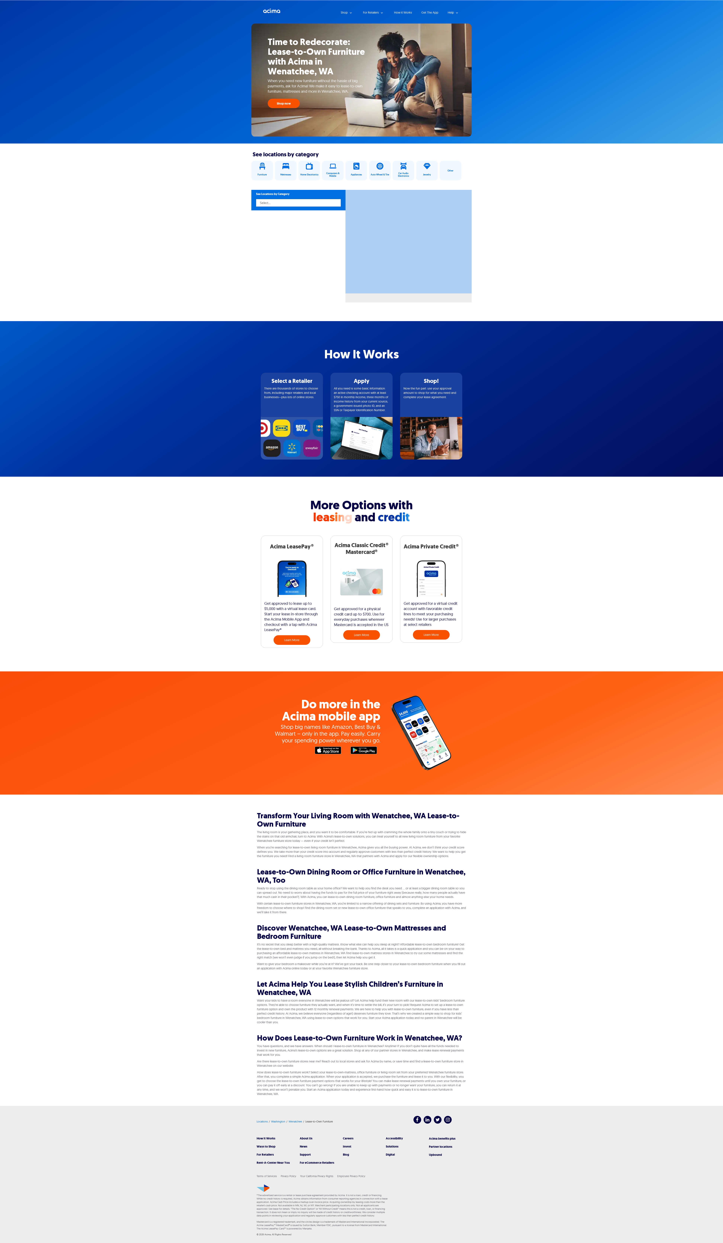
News (303, 1146)
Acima (271, 12)
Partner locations (440, 1147)
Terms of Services (267, 1176)
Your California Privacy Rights (316, 1176)
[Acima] (263, 1188)
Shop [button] (345, 12)
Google (366, 751)
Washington (278, 1121)
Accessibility (394, 1138)
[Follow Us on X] (436, 1122)
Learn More (291, 640)
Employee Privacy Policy (351, 1176)
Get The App (429, 12)
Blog (346, 1155)
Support (305, 1155)
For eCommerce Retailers (317, 1163)
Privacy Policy (288, 1176)
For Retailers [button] (371, 12)
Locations (262, 1121)
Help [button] (451, 12)
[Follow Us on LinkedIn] (425, 1122)
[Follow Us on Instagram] (446, 1122)
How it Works (403, 12)
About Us (306, 1138)
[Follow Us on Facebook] (415, 1122)
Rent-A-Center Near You (273, 1163)
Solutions (392, 1146)
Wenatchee (295, 1121)
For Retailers (265, 1155)
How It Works (266, 1138)
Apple (330, 751)
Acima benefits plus (442, 1139)
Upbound (435, 1155)
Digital (390, 1155)
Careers (348, 1138)
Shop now (284, 103)
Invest (347, 1146)
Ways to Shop (266, 1146)
